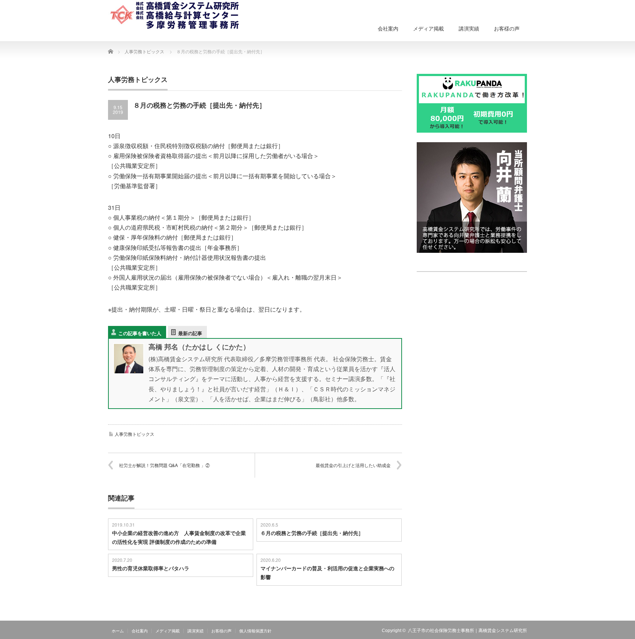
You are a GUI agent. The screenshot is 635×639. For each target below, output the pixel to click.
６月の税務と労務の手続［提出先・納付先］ (312, 532)
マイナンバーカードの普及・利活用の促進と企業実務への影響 (327, 572)
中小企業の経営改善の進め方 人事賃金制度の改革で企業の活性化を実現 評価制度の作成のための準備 (179, 537)
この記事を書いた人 (139, 333)
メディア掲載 (428, 29)
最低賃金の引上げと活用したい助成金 (353, 465)
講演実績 (469, 29)
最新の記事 (190, 333)
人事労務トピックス (134, 434)
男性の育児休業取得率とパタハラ (150, 568)
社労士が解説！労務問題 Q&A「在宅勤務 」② (164, 465)
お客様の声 (507, 29)
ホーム (118, 631)
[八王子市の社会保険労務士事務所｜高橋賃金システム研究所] (176, 15)
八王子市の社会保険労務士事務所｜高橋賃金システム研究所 (467, 630)
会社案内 (388, 29)
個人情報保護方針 (255, 631)
